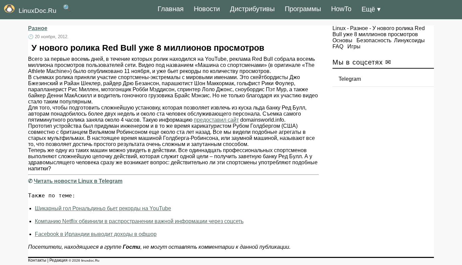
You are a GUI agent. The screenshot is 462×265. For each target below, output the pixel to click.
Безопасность (373, 40)
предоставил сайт (216, 120)
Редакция (58, 260)
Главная (171, 9)
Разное (37, 28)
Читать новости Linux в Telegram (78, 181)
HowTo (341, 9)
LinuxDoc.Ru (37, 10)
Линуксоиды (409, 40)
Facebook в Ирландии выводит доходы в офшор (96, 234)
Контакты (37, 260)
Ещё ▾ (371, 9)
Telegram (350, 79)
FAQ (337, 46)
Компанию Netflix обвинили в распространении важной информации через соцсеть (139, 221)
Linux (339, 28)
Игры (354, 46)
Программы (303, 9)
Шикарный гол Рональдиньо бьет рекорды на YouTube (103, 208)
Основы (342, 40)
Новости (207, 9)
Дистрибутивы (252, 9)
